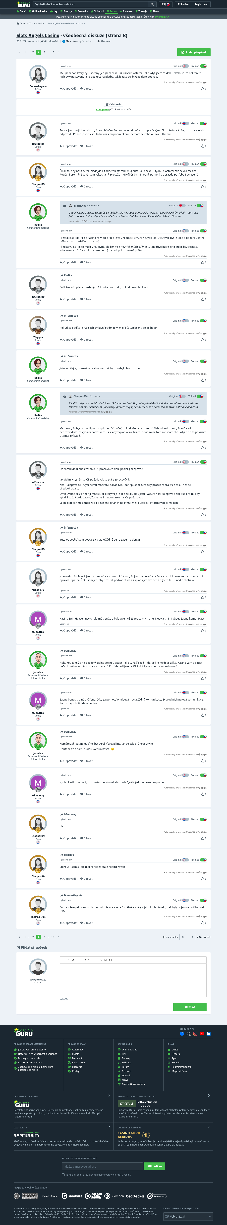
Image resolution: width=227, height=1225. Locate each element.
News (156, 11)
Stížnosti (99, 11)
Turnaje (142, 11)
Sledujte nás (187, 1029)
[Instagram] (195, 1034)
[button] (188, 1216)
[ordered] (89, 960)
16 (52, 52)
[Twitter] (189, 1034)
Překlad (195, 66)
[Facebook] (182, 1034)
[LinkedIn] (209, 1034)
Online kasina (40, 11)
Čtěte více (149, 16)
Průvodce (83, 11)
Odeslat (190, 1007)
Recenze (127, 11)
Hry (55, 11)
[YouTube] (202, 1034)
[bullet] (94, 960)
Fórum (113, 11)
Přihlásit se (154, 1166)
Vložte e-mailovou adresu (77, 1164)
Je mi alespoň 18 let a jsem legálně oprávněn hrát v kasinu (98, 1174)
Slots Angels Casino (37, 35)
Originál (177, 66)
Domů (23, 11)
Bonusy (67, 11)
